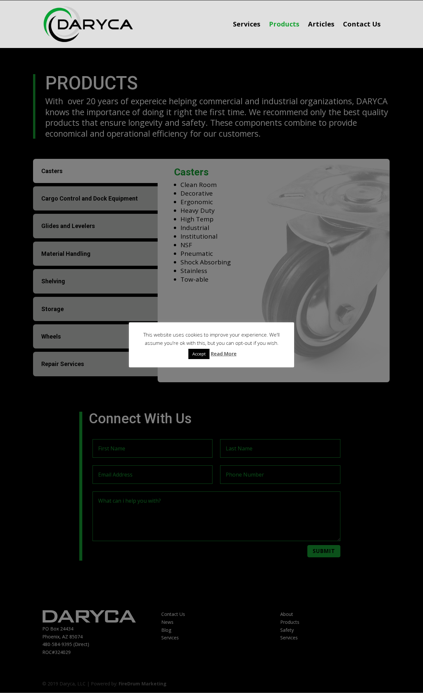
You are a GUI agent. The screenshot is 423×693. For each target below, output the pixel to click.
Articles (321, 25)
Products (284, 25)
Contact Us (362, 25)
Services (246, 25)
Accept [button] (199, 354)
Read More (224, 353)
